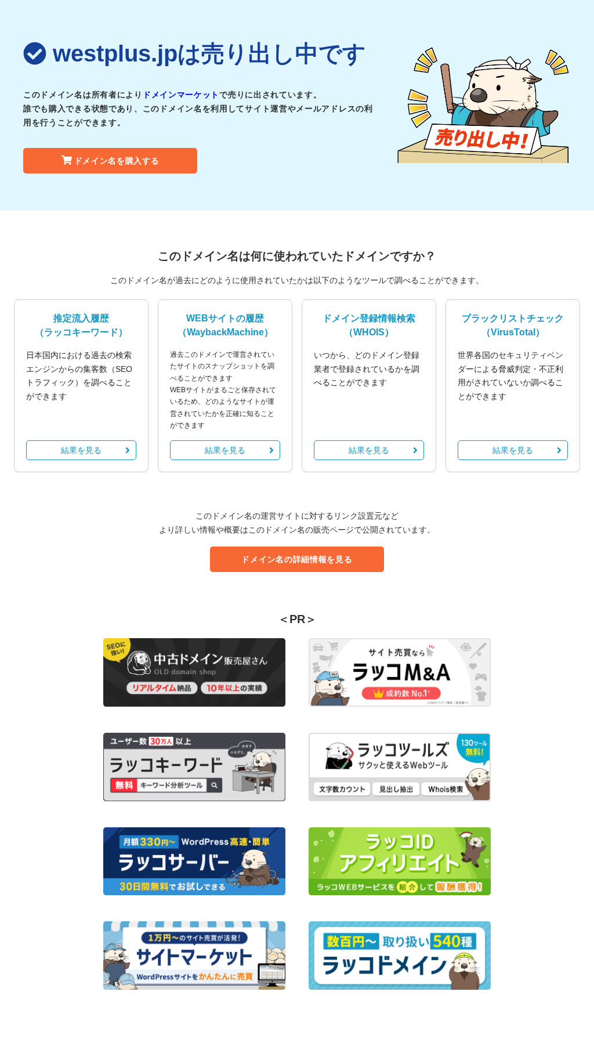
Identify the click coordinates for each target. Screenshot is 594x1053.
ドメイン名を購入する (117, 160)
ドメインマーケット (181, 94)
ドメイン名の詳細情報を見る (296, 559)
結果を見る (81, 450)
